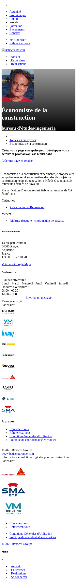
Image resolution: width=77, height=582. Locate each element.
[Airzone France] (8, 402)
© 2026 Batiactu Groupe (17, 544)
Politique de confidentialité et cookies (32, 439)
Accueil (15, 56)
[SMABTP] (8, 413)
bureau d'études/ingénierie (29, 128)
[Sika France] (8, 381)
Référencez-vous (19, 43)
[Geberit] (8, 359)
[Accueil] (13, 50)
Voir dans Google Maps (16, 264)
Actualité (15, 11)
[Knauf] (8, 337)
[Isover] (8, 370)
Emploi (14, 18)
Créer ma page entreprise (17, 160)
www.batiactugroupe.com (18, 453)
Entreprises (17, 60)
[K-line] (8, 315)
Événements (17, 29)
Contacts (14, 33)
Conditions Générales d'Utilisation (30, 436)
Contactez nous (19, 429)
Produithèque (17, 15)
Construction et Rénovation (27, 207)
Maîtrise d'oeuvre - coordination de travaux (37, 220)
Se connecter (17, 39)
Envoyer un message (39, 297)
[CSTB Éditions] (8, 392)
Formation (15, 26)
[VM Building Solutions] (8, 326)
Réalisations (17, 64)
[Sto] (8, 348)
